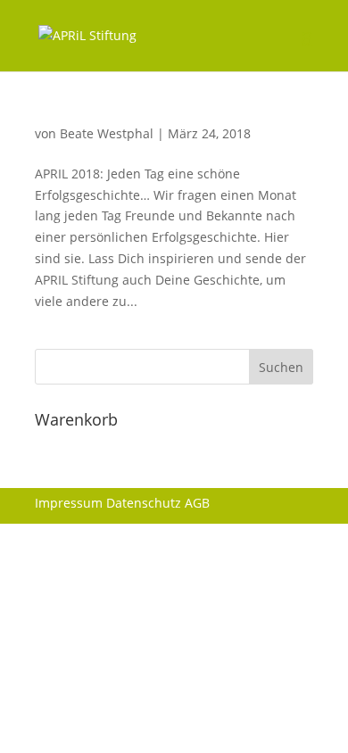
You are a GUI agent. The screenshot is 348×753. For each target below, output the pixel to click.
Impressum (69, 502)
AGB (197, 502)
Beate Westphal (106, 133)
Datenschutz (143, 502)
